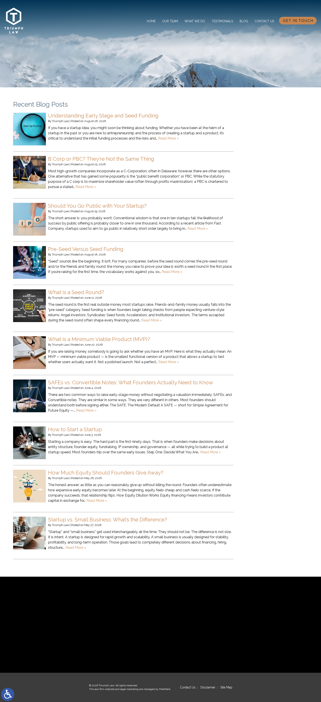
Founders (258, 171)
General (257, 193)
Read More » (168, 138)
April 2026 (259, 135)
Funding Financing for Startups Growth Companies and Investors (275, 182)
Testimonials (222, 21)
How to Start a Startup (75, 429)
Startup (257, 205)
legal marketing (129, 689)
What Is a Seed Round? (76, 292)
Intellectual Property (267, 199)
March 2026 (260, 140)
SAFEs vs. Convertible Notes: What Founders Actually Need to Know (130, 382)
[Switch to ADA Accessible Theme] (7, 694)
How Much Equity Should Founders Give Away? (105, 472)
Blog (244, 21)
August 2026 (261, 118)
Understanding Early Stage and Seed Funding (103, 115)
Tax (254, 210)
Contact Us (264, 21)
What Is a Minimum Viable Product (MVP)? (99, 339)
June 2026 (259, 124)
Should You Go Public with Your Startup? (97, 206)
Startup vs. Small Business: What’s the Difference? (107, 519)
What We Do (195, 21)
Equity (256, 166)
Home (151, 21)
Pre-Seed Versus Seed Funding (85, 249)
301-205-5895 (248, 625)
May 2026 (259, 129)
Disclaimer (207, 687)
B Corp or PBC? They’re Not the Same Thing (101, 159)
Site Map (226, 687)
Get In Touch (298, 21)
